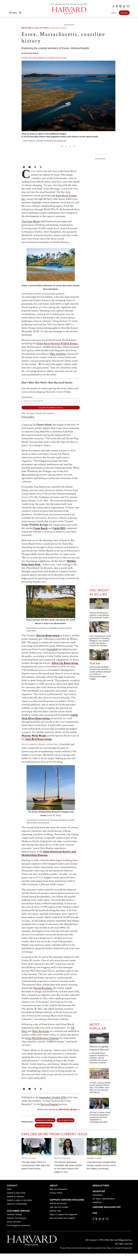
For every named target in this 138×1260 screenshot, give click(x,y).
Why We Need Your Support (62, 1218)
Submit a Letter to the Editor (19, 1200)
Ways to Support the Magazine (63, 1214)
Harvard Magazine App (107, 1207)
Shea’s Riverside (40, 1031)
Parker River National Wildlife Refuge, (57, 343)
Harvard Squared (50, 1104)
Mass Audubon (58, 353)
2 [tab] (66, 146)
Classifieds (97, 1195)
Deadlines (97, 1202)
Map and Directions (58, 1189)
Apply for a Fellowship (17, 1204)
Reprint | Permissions (16, 1218)
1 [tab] (62, 146)
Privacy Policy (56, 1193)
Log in (113, 13)
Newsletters (101, 1185)
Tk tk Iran (94, 663)
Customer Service (18, 1211)
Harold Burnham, (43, 988)
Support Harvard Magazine (67, 1200)
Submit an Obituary (15, 1196)
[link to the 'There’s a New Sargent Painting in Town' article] (100, 604)
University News (94, 1158)
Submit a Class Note (16, 1193)
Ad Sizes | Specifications (104, 1199)
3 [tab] (70, 146)
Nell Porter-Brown (31, 53)
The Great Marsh (31, 221)
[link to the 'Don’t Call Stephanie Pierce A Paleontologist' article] (100, 627)
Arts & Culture (29, 1158)
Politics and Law (62, 1158)
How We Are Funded (59, 1207)
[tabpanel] (68, 102)
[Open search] (20, 13)
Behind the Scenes (58, 1203)
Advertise (99, 1191)
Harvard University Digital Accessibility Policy (89, 1248)
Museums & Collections (35, 28)
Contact (12, 1185)
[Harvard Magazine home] (69, 10)
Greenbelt (52, 649)
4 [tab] (74, 146)
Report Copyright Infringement (119, 1248)
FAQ (95, 1213)
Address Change (14, 1214)
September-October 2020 (46, 58)
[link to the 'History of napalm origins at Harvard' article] (100, 1038)
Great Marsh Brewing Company (42, 1038)
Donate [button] (124, 13)
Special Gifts (55, 1211)
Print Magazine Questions (18, 1225)
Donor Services (14, 1222)
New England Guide (65, 1120)
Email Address (27, 397)
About (53, 1185)
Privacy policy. (28, 416)
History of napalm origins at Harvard (99, 1048)
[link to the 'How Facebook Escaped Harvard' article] (100, 1074)
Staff (9, 1189)
